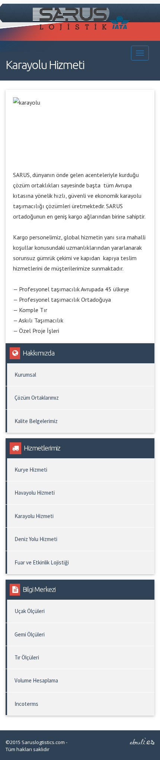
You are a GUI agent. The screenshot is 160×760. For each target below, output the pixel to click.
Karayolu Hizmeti (34, 516)
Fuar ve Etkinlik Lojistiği (42, 562)
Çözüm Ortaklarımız (37, 397)
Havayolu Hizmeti (35, 492)
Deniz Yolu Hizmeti (36, 539)
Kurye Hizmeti (31, 469)
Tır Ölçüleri (27, 657)
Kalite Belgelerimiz (36, 421)
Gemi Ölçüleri (30, 634)
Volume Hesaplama (36, 680)
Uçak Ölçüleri (30, 611)
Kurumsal (25, 374)
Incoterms (26, 703)
